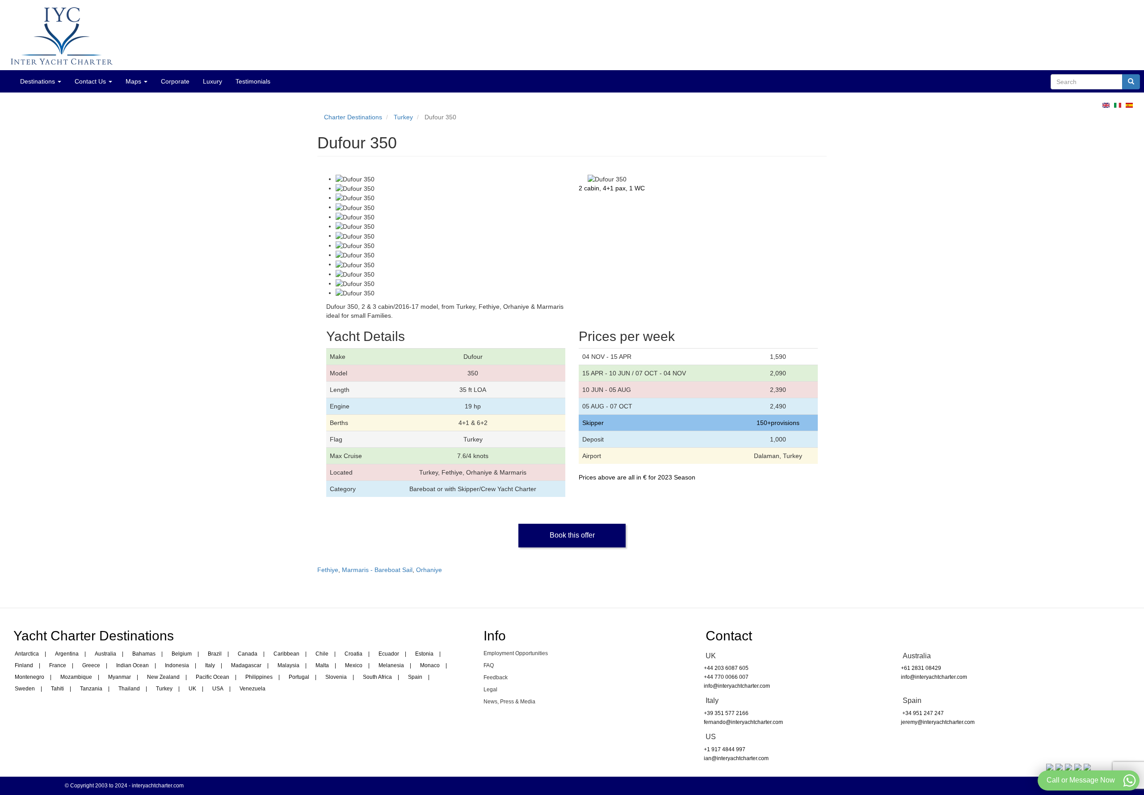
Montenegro (29, 677)
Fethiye (327, 569)
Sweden (25, 689)
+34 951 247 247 (922, 713)
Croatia (353, 654)
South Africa (377, 677)
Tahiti (57, 689)
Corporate (175, 81)
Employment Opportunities (516, 653)
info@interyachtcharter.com (737, 686)
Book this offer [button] (572, 535)
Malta (322, 665)
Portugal (299, 677)
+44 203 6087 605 (726, 668)
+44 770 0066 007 (726, 677)
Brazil (215, 654)
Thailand (129, 689)
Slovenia (336, 677)
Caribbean (286, 654)
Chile (321, 654)
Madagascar (246, 665)
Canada (247, 654)
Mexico (353, 665)
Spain (415, 677)
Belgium (182, 654)
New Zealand (163, 677)
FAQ (489, 665)
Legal (490, 689)
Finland (24, 665)
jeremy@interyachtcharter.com (938, 722)
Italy (210, 665)
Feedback (496, 677)
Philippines (259, 677)
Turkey (403, 117)
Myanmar (119, 677)
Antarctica (27, 654)
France (57, 665)
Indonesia (177, 665)
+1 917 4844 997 (724, 749)
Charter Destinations (353, 117)
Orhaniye (429, 569)
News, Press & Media (509, 701)
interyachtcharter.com (158, 785)
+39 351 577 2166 (726, 713)
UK (192, 689)
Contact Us (91, 81)
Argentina (67, 654)
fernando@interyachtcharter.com (743, 722)
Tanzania (91, 689)
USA (217, 689)
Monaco (430, 665)
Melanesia (391, 665)
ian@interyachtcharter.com (736, 758)
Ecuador (389, 654)
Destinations (38, 81)
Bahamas (144, 654)
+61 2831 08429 (921, 668)
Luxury (212, 81)
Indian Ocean (132, 665)
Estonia (424, 654)
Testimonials (253, 81)
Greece (91, 665)
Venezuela (252, 689)
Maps (134, 81)
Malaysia (288, 665)
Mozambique (76, 677)
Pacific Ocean (212, 677)
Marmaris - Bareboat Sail (377, 569)
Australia (105, 654)
